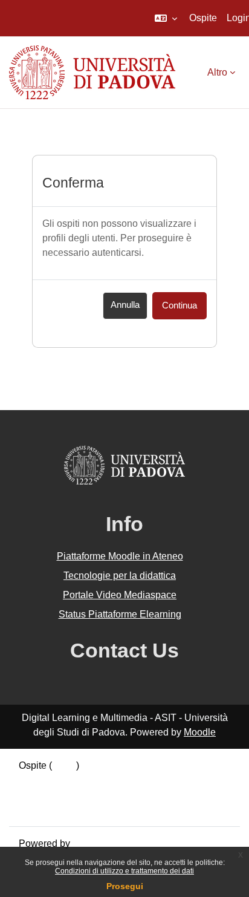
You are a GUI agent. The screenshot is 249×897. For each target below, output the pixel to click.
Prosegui (124, 886)
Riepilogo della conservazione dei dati (101, 780)
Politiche (37, 794)
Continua (179, 305)
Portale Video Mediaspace (119, 595)
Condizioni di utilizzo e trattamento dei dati (124, 871)
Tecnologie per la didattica (119, 575)
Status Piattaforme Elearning (120, 614)
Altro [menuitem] (217, 72)
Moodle (200, 732)
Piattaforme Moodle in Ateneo (120, 556)
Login (64, 765)
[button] (165, 18)
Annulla (125, 305)
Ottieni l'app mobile (60, 809)
